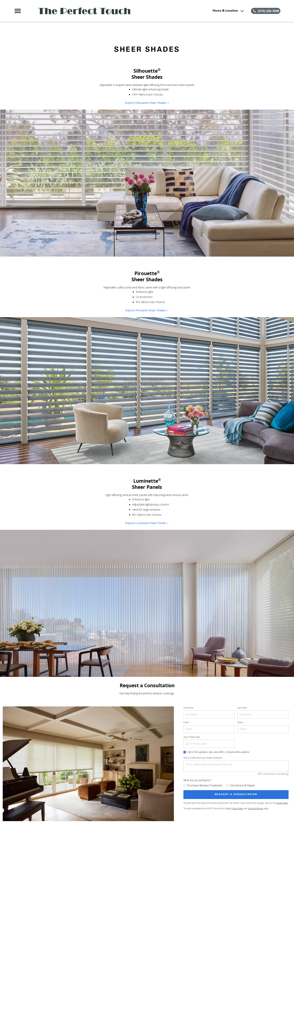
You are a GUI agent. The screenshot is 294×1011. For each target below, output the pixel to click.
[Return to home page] (83, 11)
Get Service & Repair (242, 785)
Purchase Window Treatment (204, 785)
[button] (18, 11)
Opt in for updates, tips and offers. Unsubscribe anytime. (218, 752)
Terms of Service (255, 808)
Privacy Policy (237, 808)
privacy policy (282, 803)
